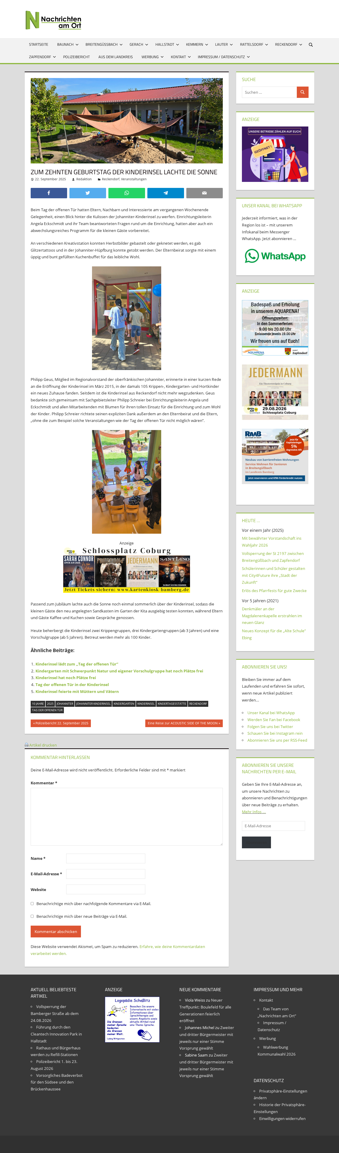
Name (38, 858)
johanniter (65, 704)
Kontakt (178, 57)
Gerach (136, 44)
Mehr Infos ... (254, 811)
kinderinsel (146, 704)
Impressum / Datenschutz (221, 57)
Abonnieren (256, 842)
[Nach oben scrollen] (331, 1145)
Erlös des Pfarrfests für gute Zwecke (274, 590)
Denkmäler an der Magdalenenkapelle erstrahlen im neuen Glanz (272, 615)
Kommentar (44, 783)
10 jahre (38, 704)
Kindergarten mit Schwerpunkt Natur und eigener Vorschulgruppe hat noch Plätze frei (119, 671)
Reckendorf (286, 44)
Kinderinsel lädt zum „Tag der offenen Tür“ (77, 664)
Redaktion (84, 179)
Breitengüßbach (102, 44)
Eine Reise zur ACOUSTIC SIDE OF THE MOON (183, 724)
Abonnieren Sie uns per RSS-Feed (277, 740)
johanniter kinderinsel (93, 704)
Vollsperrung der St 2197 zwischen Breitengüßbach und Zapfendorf (273, 557)
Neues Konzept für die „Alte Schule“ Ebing (274, 634)
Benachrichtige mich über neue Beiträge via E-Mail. (81, 916)
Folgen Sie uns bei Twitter (270, 726)
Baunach (65, 44)
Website (38, 889)
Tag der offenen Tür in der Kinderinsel (72, 684)
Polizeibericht (76, 57)
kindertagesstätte (172, 704)
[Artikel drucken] (26, 745)
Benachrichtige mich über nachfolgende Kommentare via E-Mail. (93, 903)
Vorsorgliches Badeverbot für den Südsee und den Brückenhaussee (57, 1082)
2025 (50, 704)
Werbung (150, 57)
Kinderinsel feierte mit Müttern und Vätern (77, 691)
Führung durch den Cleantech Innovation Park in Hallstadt (56, 1034)
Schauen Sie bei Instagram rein (275, 733)
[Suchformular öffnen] (311, 44)
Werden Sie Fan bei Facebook (273, 719)
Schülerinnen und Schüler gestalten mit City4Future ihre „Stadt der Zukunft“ (273, 575)
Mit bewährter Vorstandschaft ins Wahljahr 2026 (271, 542)
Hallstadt (164, 44)
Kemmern (194, 44)
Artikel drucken (43, 745)
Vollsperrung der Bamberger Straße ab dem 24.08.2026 (55, 1013)
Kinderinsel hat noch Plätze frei (66, 677)
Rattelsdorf (251, 44)
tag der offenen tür (47, 710)
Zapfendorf (40, 57)
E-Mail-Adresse (46, 873)
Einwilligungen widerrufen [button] (282, 1118)
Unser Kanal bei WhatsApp (271, 712)
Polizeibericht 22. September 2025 (61, 724)
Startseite (38, 44)
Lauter (221, 44)
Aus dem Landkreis (115, 57)
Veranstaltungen (134, 179)
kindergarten (124, 704)
